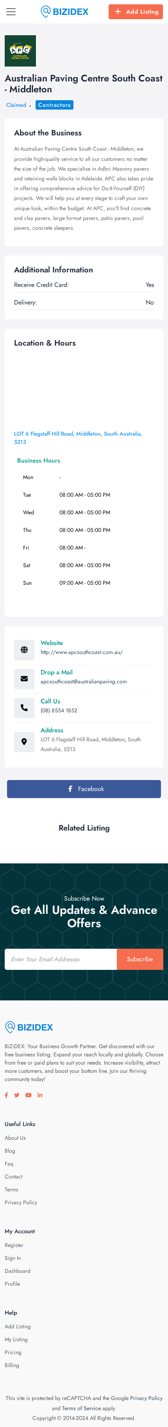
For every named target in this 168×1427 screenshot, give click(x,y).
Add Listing (142, 11)
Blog (10, 1151)
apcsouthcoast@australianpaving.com (84, 681)
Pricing (13, 1352)
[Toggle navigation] (11, 12)
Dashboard (17, 1271)
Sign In (13, 1258)
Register (14, 1245)
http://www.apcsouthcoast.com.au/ (82, 652)
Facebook (90, 788)
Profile (12, 1284)
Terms (11, 1189)
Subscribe (140, 959)
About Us (15, 1138)
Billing (12, 1365)
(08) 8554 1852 (59, 710)
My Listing (16, 1339)
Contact (13, 1176)
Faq (9, 1164)
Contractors (54, 105)
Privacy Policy (21, 1202)
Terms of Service (81, 1408)
